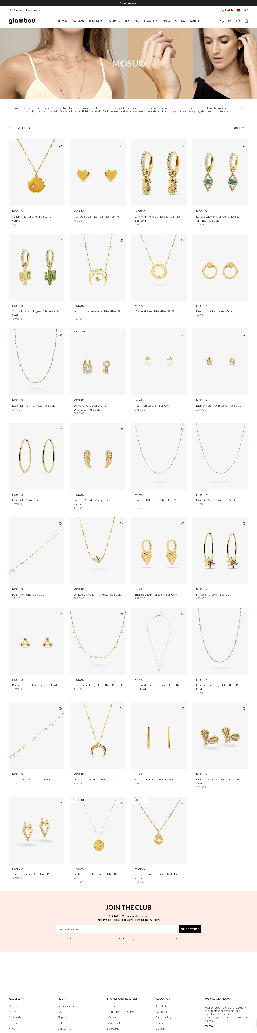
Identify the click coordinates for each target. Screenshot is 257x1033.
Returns (62, 1022)
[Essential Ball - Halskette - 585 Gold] (220, 456)
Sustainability (163, 1017)
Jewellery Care (116, 1022)
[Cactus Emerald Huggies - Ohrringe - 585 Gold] (36, 267)
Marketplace (163, 1022)
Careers (161, 1028)
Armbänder (15, 1017)
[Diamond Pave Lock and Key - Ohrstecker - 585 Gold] (98, 361)
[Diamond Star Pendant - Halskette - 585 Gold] (98, 267)
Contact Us (64, 1028)
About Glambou (165, 1006)
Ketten (13, 1011)
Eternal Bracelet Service (121, 1011)
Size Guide (113, 1028)
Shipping (62, 1017)
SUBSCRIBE (190, 929)
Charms (13, 1022)
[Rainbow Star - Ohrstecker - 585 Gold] (36, 641)
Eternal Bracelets (33, 10)
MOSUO (17, 211)
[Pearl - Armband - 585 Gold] (36, 550)
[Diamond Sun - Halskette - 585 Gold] (159, 267)
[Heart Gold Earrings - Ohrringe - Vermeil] (98, 172)
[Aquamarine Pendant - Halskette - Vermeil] (36, 172)
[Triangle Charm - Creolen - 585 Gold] (159, 550)
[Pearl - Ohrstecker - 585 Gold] (159, 361)
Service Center (67, 1006)
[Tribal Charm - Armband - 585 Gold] (36, 735)
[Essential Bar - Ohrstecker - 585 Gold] (159, 735)
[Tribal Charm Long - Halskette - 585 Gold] (98, 641)
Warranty (112, 1017)
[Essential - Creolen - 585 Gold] (36, 456)
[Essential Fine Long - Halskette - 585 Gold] (220, 641)
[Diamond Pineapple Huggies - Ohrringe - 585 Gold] (159, 172)
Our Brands (163, 1011)
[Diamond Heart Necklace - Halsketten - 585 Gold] (159, 641)
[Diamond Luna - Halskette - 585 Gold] (98, 735)
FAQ (60, 1011)
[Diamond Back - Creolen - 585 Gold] (220, 267)
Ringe (12, 1028)
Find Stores (15, 10)
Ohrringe (14, 1006)
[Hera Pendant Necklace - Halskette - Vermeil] (159, 830)
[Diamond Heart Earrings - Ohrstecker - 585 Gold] (220, 735)
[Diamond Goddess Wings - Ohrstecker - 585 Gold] (98, 456)
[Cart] (246, 21)
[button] (78, 21)
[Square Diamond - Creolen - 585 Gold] (36, 830)
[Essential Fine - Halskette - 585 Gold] (36, 361)
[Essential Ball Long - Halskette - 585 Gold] (159, 456)
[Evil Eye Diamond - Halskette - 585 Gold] (98, 550)
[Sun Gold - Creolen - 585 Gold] (220, 550)
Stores (111, 1006)
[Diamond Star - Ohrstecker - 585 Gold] (220, 361)
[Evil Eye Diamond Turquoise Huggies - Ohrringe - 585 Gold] (220, 172)
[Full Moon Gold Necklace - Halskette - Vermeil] (98, 830)
